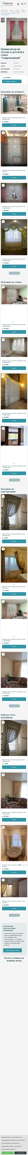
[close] (27, 865)
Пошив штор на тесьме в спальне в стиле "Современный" (13, 325)
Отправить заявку (10, 81)
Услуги (11, 10)
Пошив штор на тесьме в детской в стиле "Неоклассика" (13, 118)
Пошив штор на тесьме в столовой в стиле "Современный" (14, 414)
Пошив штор (4, 10)
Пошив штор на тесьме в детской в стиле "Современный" (13, 207)
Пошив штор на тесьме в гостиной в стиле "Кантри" (14, 865)
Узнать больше (20, 1153)
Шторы (17, 10)
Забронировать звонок (13, 950)
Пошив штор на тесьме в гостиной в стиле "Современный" (14, 361)
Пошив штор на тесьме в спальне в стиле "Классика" (13, 587)
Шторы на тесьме (14, 11)
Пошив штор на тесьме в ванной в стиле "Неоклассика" (13, 534)
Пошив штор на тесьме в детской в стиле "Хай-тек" (13, 171)
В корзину (14, 125)
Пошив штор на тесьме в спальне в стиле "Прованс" (13, 901)
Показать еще (14, 273)
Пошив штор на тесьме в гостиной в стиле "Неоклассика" (14, 692)
